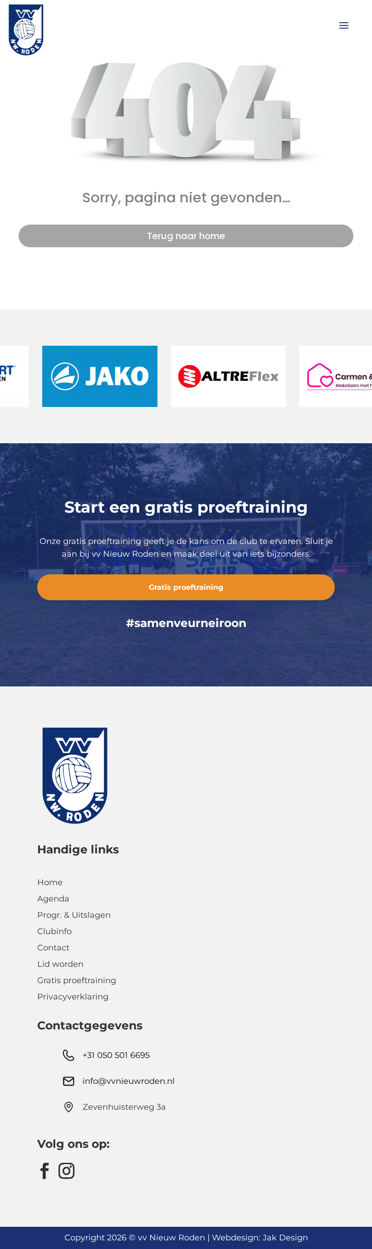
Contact (53, 948)
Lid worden (60, 964)
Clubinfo (54, 931)
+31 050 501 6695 (116, 1055)
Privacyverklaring (72, 997)
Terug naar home (186, 236)
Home (50, 882)
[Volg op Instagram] (66, 1171)
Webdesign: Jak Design (260, 1238)
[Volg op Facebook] (44, 1171)
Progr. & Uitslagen (74, 915)
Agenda (53, 899)
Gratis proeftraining (186, 587)
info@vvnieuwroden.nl (129, 1081)
